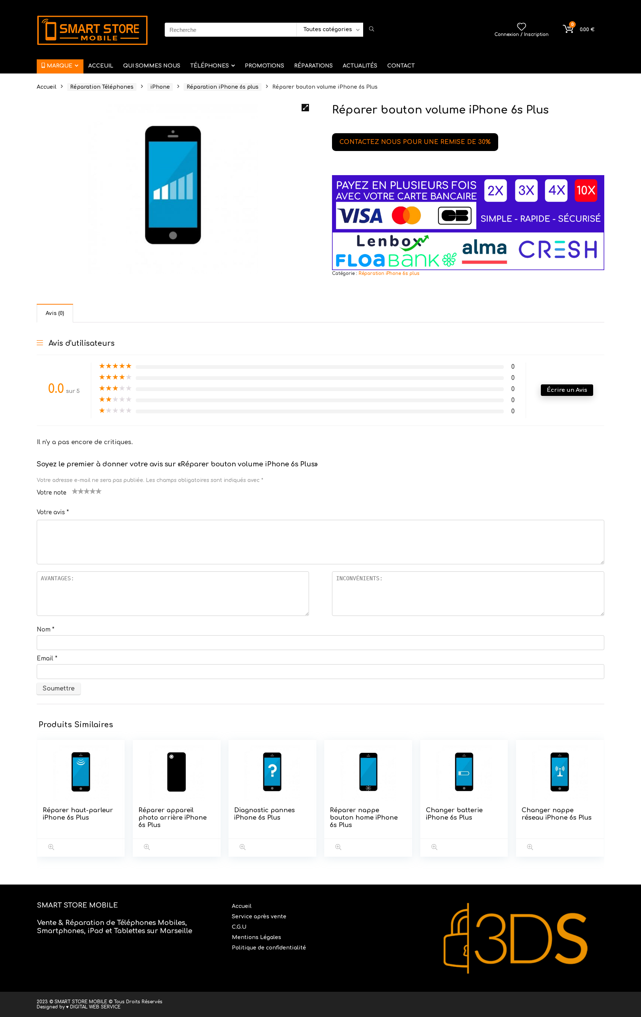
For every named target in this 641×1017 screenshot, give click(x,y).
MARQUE (59, 66)
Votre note (51, 493)
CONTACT (401, 66)
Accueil (46, 87)
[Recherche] (371, 30)
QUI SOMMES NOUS (151, 66)
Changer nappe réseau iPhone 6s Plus (557, 814)
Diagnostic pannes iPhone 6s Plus (264, 814)
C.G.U (239, 927)
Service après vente (260, 916)
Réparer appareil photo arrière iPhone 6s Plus (172, 818)
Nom (46, 630)
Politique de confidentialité (269, 948)
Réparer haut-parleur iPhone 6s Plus (78, 814)
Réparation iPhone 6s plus (223, 87)
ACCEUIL (100, 66)
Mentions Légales (257, 937)
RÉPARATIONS (313, 66)
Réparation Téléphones (102, 87)
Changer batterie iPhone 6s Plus (454, 814)
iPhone (160, 87)
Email (47, 659)
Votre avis (53, 512)
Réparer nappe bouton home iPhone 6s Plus (364, 818)
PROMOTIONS (264, 66)
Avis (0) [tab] (55, 313)
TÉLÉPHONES (209, 66)
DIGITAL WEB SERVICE (95, 1007)
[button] (305, 107)
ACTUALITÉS (360, 66)
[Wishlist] (521, 28)
